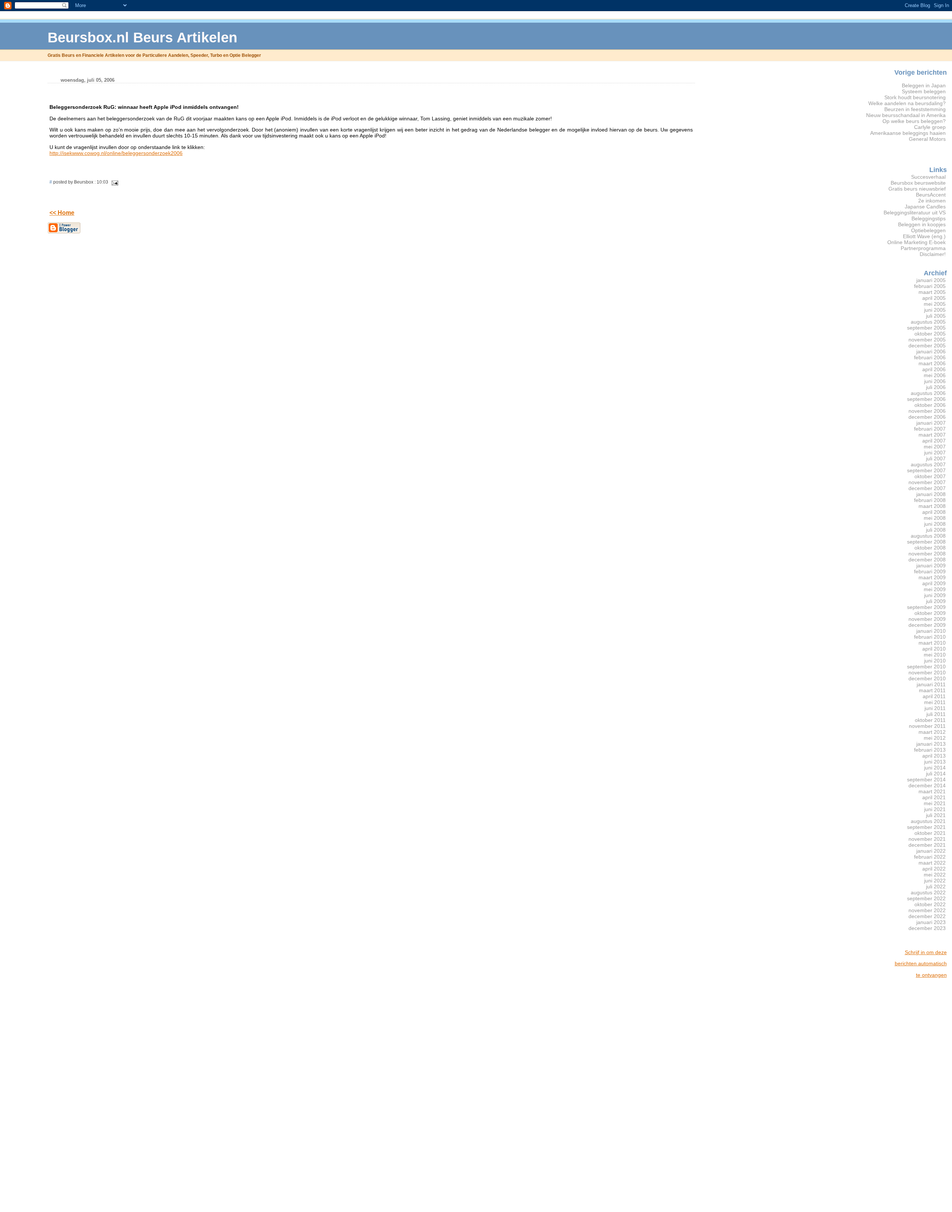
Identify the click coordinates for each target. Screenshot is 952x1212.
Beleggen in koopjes (922, 224)
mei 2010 (935, 655)
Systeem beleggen (924, 91)
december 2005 (927, 346)
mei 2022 (935, 875)
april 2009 (934, 583)
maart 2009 (932, 577)
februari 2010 (930, 637)
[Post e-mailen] (113, 182)
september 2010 (926, 667)
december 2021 (927, 845)
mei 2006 (935, 375)
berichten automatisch (921, 963)
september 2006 (926, 399)
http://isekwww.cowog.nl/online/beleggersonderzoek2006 (116, 153)
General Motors (927, 139)
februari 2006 (930, 357)
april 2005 (934, 298)
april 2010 (934, 649)
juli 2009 (936, 601)
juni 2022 (935, 881)
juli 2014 (936, 774)
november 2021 (927, 839)
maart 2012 (932, 732)
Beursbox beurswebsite (918, 183)
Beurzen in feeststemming (915, 109)
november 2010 (927, 672)
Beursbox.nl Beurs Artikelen (142, 37)
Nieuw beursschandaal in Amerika (906, 115)
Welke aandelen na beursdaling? (907, 103)
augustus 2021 (928, 821)
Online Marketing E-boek (916, 242)
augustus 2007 (928, 464)
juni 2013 (935, 762)
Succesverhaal (928, 177)
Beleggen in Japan (924, 85)
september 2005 (926, 328)
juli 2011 (936, 714)
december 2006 (927, 417)
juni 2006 (935, 381)
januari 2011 (931, 684)
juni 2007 (935, 453)
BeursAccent (931, 195)
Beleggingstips (928, 218)
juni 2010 (935, 661)
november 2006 (927, 411)
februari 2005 (930, 286)
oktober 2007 (930, 476)
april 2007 (934, 441)
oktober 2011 (930, 720)
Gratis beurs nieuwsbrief (917, 189)
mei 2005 (935, 304)
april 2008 (934, 512)
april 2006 (934, 369)
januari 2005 (931, 280)
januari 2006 (931, 351)
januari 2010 (931, 631)
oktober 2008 (930, 548)
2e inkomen (932, 201)
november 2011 (927, 726)
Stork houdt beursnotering (915, 97)
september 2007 (926, 470)
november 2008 (927, 554)
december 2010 (927, 678)
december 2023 (927, 928)
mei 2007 (935, 447)
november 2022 (927, 910)
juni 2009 (935, 595)
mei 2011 (935, 702)
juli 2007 (936, 458)
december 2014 (927, 785)
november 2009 (927, 619)
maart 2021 (932, 791)
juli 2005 (936, 316)
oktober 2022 (930, 904)
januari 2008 (931, 494)
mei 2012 (935, 738)
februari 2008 (930, 500)
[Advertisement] (917, 1095)
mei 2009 (935, 589)
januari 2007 (931, 423)
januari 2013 (931, 744)
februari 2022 (930, 857)
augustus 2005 (928, 322)
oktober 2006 (930, 405)
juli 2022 (936, 886)
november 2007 (927, 482)
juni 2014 (935, 768)
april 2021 (934, 797)
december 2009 (927, 625)
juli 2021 (936, 815)
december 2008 (927, 560)
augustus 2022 (928, 892)
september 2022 (926, 898)
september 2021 (926, 827)
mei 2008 (935, 518)
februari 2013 (930, 750)
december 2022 (927, 916)
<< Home (61, 213)
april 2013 (934, 756)
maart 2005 (932, 292)
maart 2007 (932, 435)
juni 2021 (935, 809)
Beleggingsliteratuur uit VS (915, 212)
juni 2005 (935, 310)
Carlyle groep (930, 127)
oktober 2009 (930, 613)
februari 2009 (930, 571)
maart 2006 (932, 363)
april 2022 (934, 869)
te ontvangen (931, 975)
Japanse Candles (925, 207)
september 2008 (926, 542)
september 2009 (926, 607)
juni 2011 (935, 708)
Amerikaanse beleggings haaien (908, 133)
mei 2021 (935, 803)
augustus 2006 (928, 393)
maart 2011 (932, 690)
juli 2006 (936, 387)
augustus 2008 (928, 536)
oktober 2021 (930, 833)
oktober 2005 (930, 334)
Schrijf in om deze (926, 952)
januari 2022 (931, 851)
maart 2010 (932, 643)
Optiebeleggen (928, 230)
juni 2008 (935, 524)
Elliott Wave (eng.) (924, 236)
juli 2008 (936, 530)
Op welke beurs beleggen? (914, 121)
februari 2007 (930, 429)
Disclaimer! (933, 254)
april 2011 (934, 696)
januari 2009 (931, 565)
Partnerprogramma (923, 248)
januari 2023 (931, 922)
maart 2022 (932, 863)
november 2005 (927, 340)
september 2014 (926, 779)
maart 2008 (932, 506)
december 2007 (927, 488)
